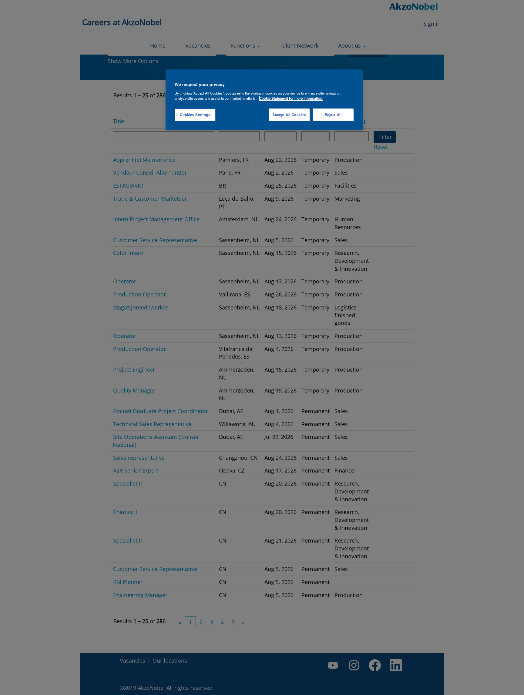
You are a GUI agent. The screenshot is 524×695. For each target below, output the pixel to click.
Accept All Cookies (289, 114)
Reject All (333, 114)
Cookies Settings (195, 114)
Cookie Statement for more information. (291, 98)
